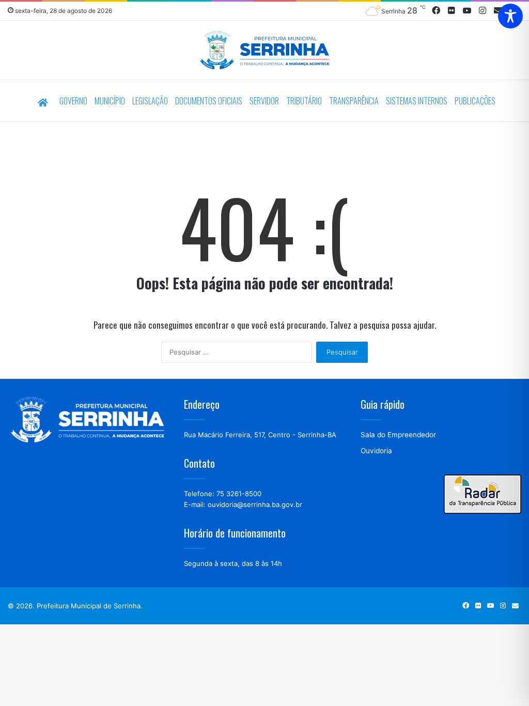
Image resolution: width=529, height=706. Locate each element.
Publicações (475, 101)
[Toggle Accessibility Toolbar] (510, 16)
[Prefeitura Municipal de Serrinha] (264, 51)
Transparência (354, 101)
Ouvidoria (376, 451)
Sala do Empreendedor (398, 435)
